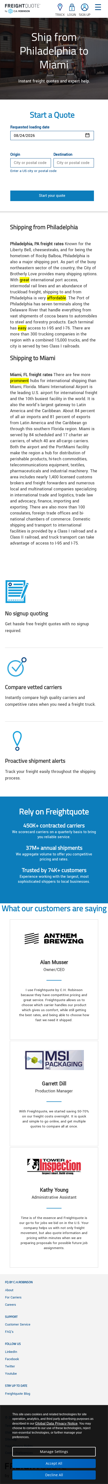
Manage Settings (54, 1451)
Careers (10, 1304)
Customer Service (17, 1324)
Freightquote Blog (17, 1393)
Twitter (10, 1366)
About (9, 1290)
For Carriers (13, 1297)
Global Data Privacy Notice (56, 1423)
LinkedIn (11, 1352)
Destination (62, 155)
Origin (15, 155)
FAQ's (9, 1332)
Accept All (54, 1463)
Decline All (54, 1474)
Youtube (11, 1373)
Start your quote (52, 195)
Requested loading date (29, 127)
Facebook (12, 1359)
